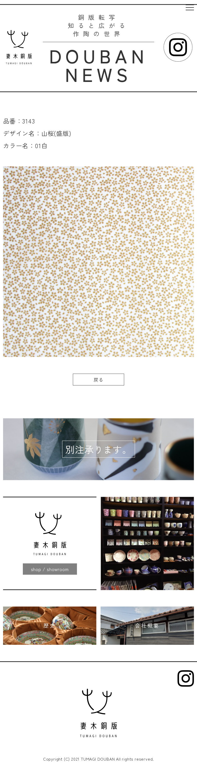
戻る (98, 379)
